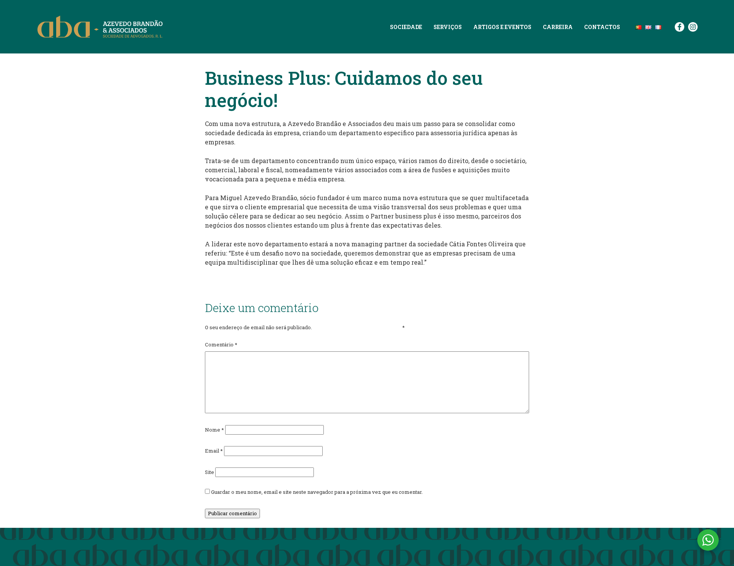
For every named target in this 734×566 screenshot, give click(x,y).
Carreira (558, 27)
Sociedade (406, 27)
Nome (214, 429)
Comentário (221, 344)
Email (214, 450)
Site (209, 472)
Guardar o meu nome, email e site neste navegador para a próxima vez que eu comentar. (317, 491)
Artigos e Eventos (502, 27)
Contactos (602, 27)
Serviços (448, 27)
